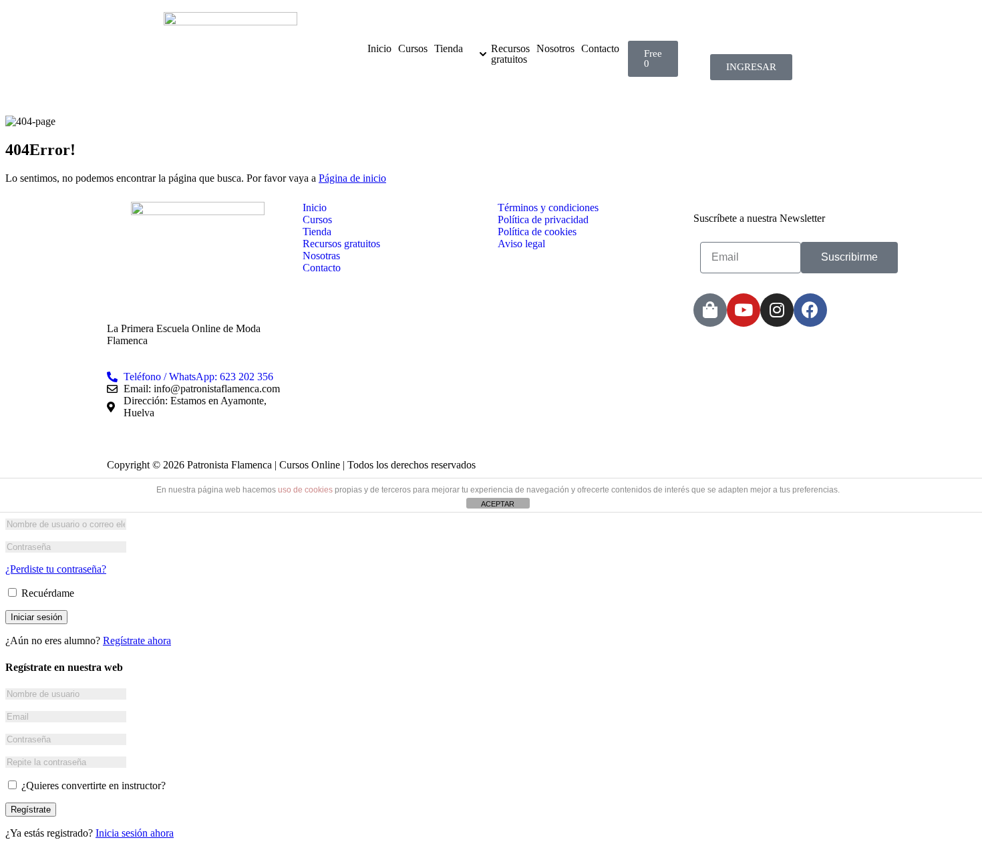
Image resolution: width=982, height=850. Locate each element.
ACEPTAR (497, 504)
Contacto (600, 48)
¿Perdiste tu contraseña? (55, 569)
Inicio (379, 48)
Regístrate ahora (137, 640)
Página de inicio (352, 178)
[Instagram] (777, 310)
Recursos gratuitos (510, 54)
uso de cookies (305, 489)
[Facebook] (810, 310)
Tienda (448, 48)
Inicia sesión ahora (135, 833)
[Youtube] (743, 310)
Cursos (413, 48)
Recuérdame (46, 593)
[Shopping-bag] (710, 310)
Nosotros (555, 48)
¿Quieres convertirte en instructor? (92, 785)
